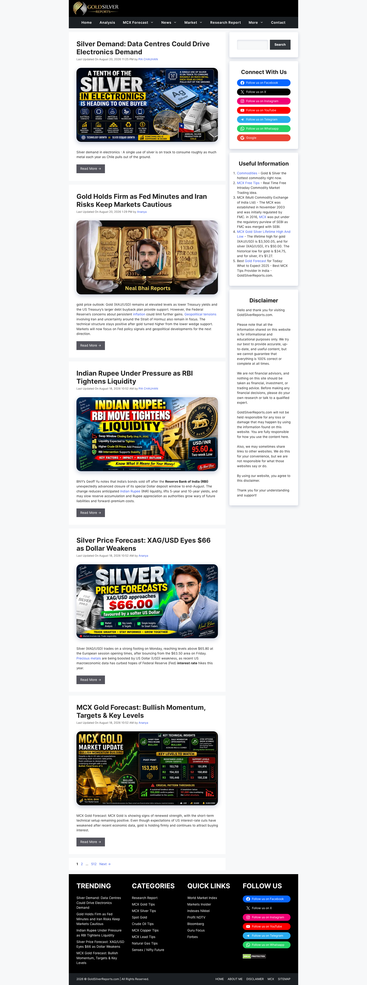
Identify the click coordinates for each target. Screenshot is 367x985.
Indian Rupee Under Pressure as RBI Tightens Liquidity (134, 377)
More (253, 22)
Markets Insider (199, 904)
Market (190, 22)
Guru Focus (196, 930)
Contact (278, 22)
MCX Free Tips (248, 183)
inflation (139, 314)
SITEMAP (284, 979)
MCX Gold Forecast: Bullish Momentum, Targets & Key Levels (141, 711)
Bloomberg (195, 924)
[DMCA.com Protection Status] (254, 957)
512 (94, 864)
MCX (262, 217)
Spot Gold (139, 917)
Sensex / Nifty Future (148, 950)
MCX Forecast (135, 22)
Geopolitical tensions (200, 314)
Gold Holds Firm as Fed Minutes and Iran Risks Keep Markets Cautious (141, 200)
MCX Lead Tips (143, 937)
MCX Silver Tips (144, 911)
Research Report (225, 22)
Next (105, 864)
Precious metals (88, 658)
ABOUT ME (235, 979)
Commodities (247, 173)
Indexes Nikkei (198, 911)
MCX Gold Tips (143, 904)
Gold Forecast (255, 261)
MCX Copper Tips (145, 930)
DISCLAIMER (255, 979)
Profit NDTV (196, 917)
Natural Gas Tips (145, 943)
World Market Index (202, 898)
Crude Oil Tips (143, 924)
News (166, 22)
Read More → (90, 169)
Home (86, 22)
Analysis (107, 22)
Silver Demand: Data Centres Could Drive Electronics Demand (98, 902)
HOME (219, 979)
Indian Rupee (130, 491)
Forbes (192, 937)
